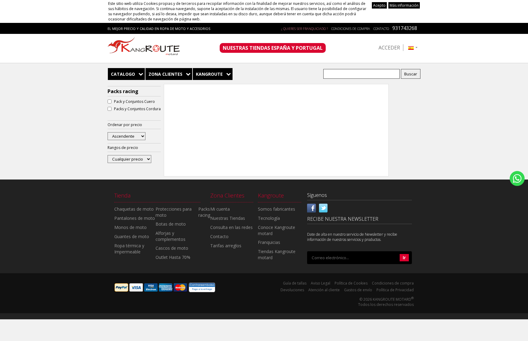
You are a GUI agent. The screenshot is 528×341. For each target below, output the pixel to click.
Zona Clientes (165, 74)
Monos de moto (130, 227)
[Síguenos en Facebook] (311, 207)
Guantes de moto (131, 236)
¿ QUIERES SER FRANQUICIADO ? (304, 28)
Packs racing (204, 212)
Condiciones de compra (350, 28)
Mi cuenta (220, 209)
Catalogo (123, 74)
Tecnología (269, 218)
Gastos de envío (358, 289)
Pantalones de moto (134, 218)
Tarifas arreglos (225, 245)
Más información (404, 5)
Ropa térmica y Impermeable (129, 249)
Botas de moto (171, 224)
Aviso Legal (320, 283)
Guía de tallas (294, 283)
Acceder (389, 47)
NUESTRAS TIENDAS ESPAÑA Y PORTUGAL (273, 48)
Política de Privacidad (395, 289)
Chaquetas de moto (134, 209)
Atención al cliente (324, 289)
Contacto (381, 28)
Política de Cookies (351, 283)
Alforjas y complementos (170, 236)
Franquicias (269, 242)
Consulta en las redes (231, 227)
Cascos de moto (172, 248)
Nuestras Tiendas (227, 218)
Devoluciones (292, 289)
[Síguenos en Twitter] (323, 207)
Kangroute (209, 74)
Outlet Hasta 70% (173, 257)
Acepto (379, 5)
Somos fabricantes (276, 209)
